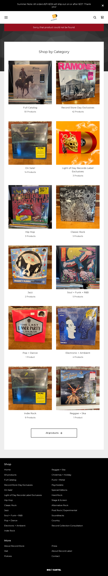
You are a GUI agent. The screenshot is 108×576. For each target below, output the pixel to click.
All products (52, 433)
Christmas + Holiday (61, 475)
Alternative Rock (60, 505)
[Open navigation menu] (6, 17)
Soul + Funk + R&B (13, 515)
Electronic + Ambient (14, 525)
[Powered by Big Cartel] (54, 570)
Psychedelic (58, 485)
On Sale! (8, 490)
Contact (56, 556)
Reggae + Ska (58, 469)
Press (54, 546)
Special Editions (59, 490)
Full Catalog (10, 480)
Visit (6, 551)
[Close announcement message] (103, 5)
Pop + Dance (10, 520)
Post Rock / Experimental (64, 510)
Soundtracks (58, 515)
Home (7, 469)
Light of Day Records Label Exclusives (23, 495)
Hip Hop (8, 500)
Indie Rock (9, 530)
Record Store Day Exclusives (18, 485)
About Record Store (14, 546)
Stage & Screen (59, 500)
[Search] (94, 17)
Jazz (6, 510)
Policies (8, 556)
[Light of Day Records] (54, 17)
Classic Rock (10, 505)
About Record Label (62, 551)
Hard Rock (57, 495)
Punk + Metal (58, 480)
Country (56, 520)
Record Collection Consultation (67, 525)
